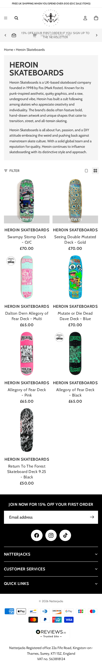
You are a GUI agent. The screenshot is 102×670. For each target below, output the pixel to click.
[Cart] (96, 18)
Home (8, 49)
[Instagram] (51, 535)
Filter (14, 170)
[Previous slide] (5, 35)
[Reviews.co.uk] (51, 634)
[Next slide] (96, 35)
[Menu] (5, 18)
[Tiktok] (65, 535)
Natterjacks (56, 601)
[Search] (16, 18)
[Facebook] (36, 535)
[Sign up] (92, 517)
